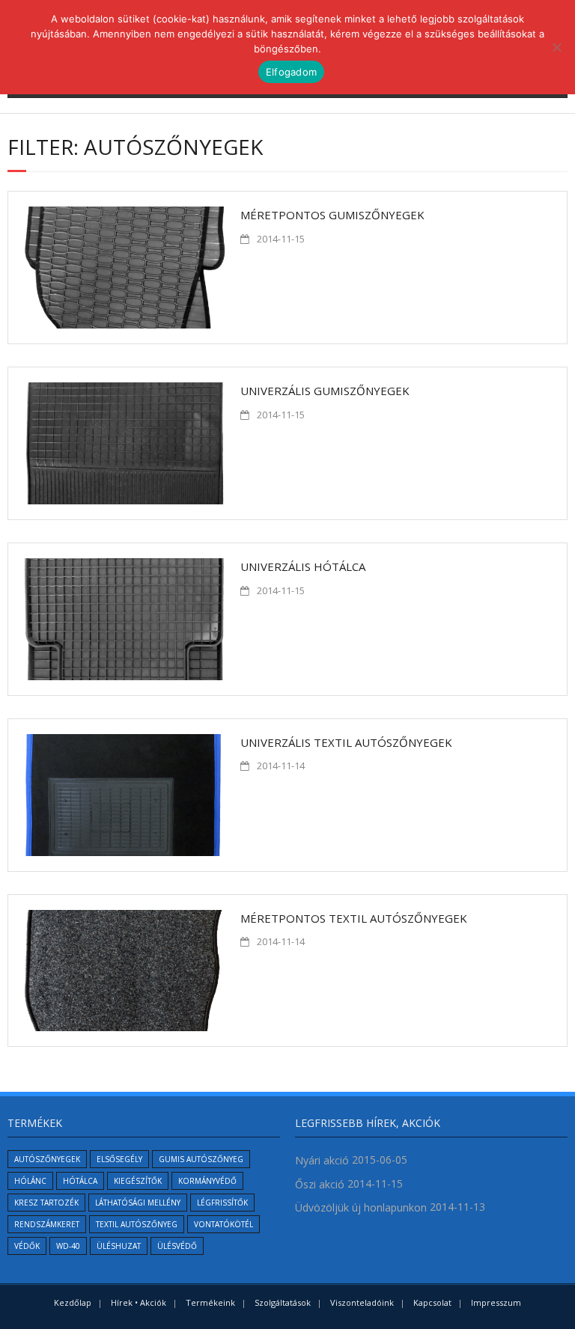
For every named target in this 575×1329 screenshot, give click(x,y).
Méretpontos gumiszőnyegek (332, 214)
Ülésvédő (177, 1246)
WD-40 (68, 1246)
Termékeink (210, 1302)
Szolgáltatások (283, 1302)
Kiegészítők (138, 1181)
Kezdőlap (72, 1302)
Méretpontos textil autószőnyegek (353, 918)
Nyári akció (322, 1160)
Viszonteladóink (362, 1302)
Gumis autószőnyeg (201, 1159)
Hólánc (30, 1181)
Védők (27, 1246)
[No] (556, 47)
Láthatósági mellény (137, 1202)
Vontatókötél (223, 1224)
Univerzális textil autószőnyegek (346, 742)
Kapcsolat (432, 1302)
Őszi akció (319, 1184)
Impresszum (496, 1302)
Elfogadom (291, 72)
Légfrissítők (222, 1202)
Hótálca (80, 1181)
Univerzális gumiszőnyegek (325, 390)
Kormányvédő (207, 1181)
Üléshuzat (119, 1246)
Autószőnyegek (47, 1159)
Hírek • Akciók (138, 1302)
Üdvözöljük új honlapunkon (361, 1207)
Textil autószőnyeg (136, 1224)
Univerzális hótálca (302, 566)
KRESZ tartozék (46, 1202)
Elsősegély (119, 1159)
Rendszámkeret (46, 1224)
